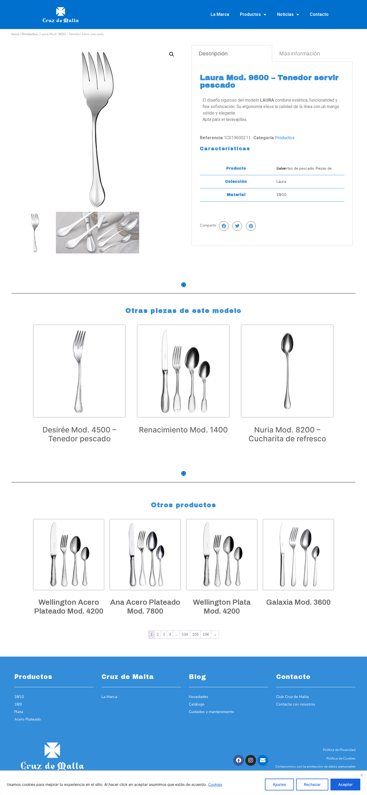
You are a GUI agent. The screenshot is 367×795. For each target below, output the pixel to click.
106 (206, 634)
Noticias (285, 14)
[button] (172, 54)
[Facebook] (238, 760)
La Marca (220, 14)
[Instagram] (250, 760)
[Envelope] (262, 760)
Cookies (215, 784)
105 (195, 634)
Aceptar (345, 784)
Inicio (16, 34)
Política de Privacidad (339, 750)
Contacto (319, 14)
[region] (183, 783)
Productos (250, 14)
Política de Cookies (340, 758)
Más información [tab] (299, 53)
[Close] (361, 775)
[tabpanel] (272, 154)
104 (185, 634)
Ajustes (279, 784)
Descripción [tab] (213, 53)
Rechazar (312, 784)
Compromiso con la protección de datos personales (315, 766)
